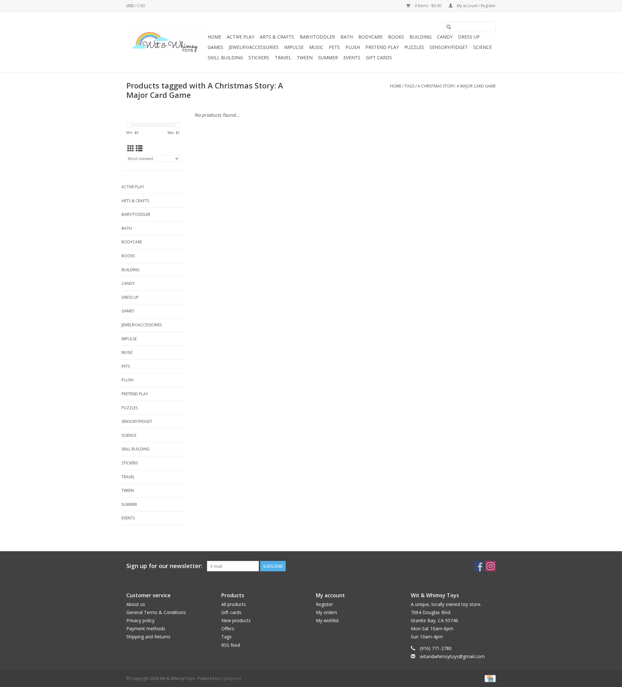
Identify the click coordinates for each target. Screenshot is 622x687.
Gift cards (379, 57)
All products (233, 604)
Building (420, 37)
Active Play (240, 37)
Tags (409, 86)
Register (324, 604)
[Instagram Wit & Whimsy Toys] (490, 566)
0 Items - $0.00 (428, 5)
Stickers (258, 57)
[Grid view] (130, 148)
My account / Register (476, 5)
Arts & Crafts (277, 37)
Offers (227, 628)
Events (351, 57)
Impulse (294, 47)
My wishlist (327, 620)
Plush (352, 47)
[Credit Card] (489, 678)
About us (135, 604)
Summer (328, 57)
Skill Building (225, 57)
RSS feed (230, 645)
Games (215, 47)
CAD (141, 5)
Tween (305, 57)
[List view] (139, 148)
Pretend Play (382, 47)
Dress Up (469, 37)
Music (316, 47)
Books (396, 37)
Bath (346, 37)
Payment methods (145, 628)
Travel (283, 57)
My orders (326, 612)
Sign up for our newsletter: (164, 566)
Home (214, 37)
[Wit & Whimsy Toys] (166, 42)
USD (130, 5)
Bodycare (370, 37)
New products (236, 620)
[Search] (449, 27)
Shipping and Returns (148, 637)
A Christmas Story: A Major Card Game (457, 86)
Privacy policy (140, 620)
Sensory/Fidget (449, 47)
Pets (334, 47)
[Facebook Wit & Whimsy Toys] (479, 566)
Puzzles (414, 47)
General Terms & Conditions (156, 612)
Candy (445, 37)
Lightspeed (231, 678)
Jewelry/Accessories (254, 47)
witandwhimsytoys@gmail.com (452, 656)
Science (482, 47)
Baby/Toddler (317, 37)
